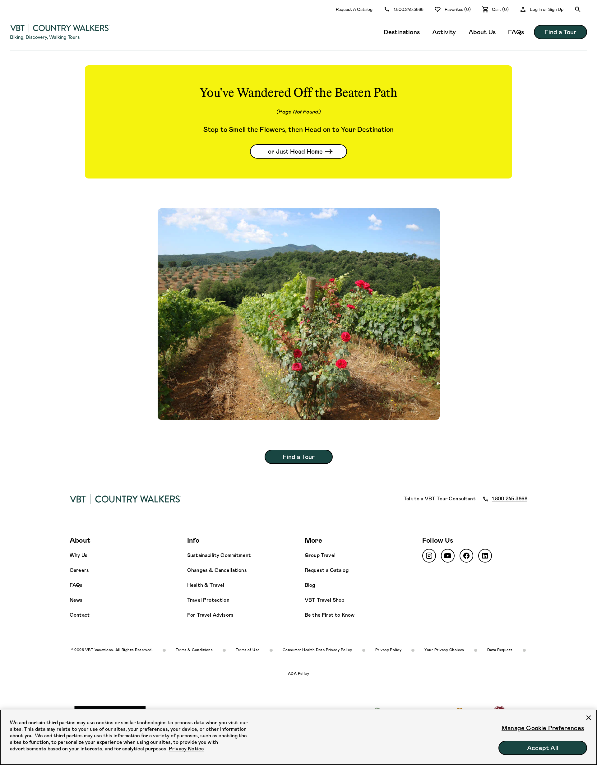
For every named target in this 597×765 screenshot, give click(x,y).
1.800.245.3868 (408, 9)
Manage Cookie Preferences (543, 728)
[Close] (588, 718)
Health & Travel (205, 585)
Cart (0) (500, 9)
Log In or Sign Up (546, 9)
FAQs (516, 32)
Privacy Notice (186, 748)
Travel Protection (208, 600)
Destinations (402, 32)
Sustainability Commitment (219, 555)
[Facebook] (466, 556)
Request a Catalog (327, 570)
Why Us (78, 555)
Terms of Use (248, 649)
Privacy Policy (388, 649)
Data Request (500, 649)
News (76, 600)
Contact (80, 615)
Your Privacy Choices (444, 649)
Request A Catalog (354, 9)
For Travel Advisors (210, 615)
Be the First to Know (329, 615)
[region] (298, 737)
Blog (310, 585)
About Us (482, 32)
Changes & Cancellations (217, 570)
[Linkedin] (485, 556)
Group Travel (320, 555)
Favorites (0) (458, 9)
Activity (444, 32)
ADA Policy (298, 673)
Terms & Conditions (194, 649)
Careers (79, 570)
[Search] (577, 9)
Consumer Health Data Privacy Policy (317, 649)
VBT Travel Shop (324, 600)
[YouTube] (448, 556)
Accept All (542, 748)
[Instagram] (429, 556)
